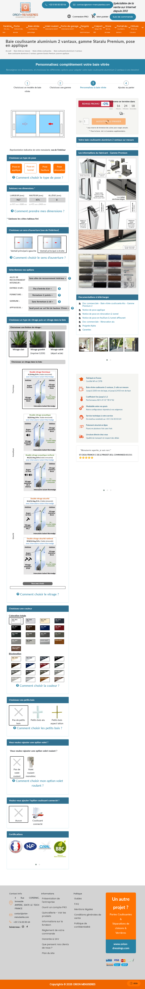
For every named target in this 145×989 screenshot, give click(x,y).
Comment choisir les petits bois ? (39, 728)
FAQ (76, 904)
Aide (135, 983)
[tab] (27, 86)
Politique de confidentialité (82, 925)
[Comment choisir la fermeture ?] (59, 295)
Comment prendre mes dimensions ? (39, 211)
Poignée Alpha (89, 326)
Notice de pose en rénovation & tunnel (100, 314)
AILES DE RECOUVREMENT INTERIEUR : (17, 280)
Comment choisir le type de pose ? (39, 177)
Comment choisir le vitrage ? (39, 594)
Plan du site (48, 953)
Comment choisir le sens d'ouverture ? (39, 257)
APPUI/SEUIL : (16, 308)
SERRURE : (15, 301)
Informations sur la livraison (52, 923)
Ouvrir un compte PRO (54, 907)
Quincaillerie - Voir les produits (54, 914)
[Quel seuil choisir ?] (72, 308)
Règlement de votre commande (53, 932)
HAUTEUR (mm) (36, 195)
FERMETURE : (16, 295)
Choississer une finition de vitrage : (26, 327)
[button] (7, 26)
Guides (78, 898)
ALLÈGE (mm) (54, 195)
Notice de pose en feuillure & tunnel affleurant (103, 318)
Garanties (86, 330)
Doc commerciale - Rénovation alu (98, 322)
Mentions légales (83, 909)
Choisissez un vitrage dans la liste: (26, 362)
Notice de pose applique (93, 310)
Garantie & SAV (50, 939)
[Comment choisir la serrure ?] (59, 301)
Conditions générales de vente (87, 916)
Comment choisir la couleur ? (39, 685)
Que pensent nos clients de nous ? (55, 946)
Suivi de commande (123, 16)
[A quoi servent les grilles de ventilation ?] (59, 288)
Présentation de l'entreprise (51, 900)
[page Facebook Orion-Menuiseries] (27, 927)
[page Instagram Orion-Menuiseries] (23, 927)
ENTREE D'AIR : (17, 288)
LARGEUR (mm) (17, 195)
